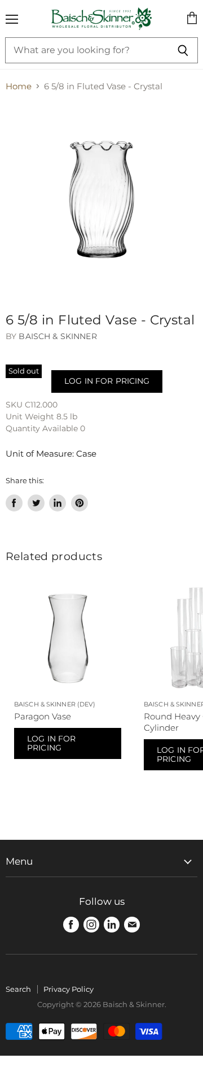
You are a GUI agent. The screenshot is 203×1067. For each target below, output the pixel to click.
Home (19, 86)
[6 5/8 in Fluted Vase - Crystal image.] (101, 199)
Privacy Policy (68, 989)
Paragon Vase (42, 716)
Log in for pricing (106, 380)
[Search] (183, 50)
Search (18, 989)
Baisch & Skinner (57, 336)
